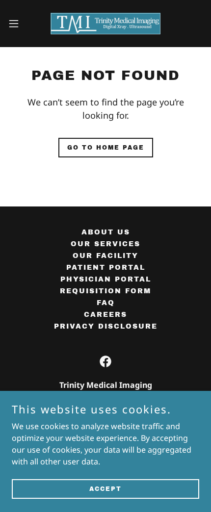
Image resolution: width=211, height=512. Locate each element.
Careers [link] (105, 314)
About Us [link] (105, 232)
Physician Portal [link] (105, 279)
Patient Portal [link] (105, 267)
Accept (105, 488)
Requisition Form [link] (105, 291)
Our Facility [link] (105, 255)
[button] (19, 23)
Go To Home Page (105, 147)
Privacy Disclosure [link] (106, 326)
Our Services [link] (105, 244)
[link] (105, 23)
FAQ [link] (106, 303)
